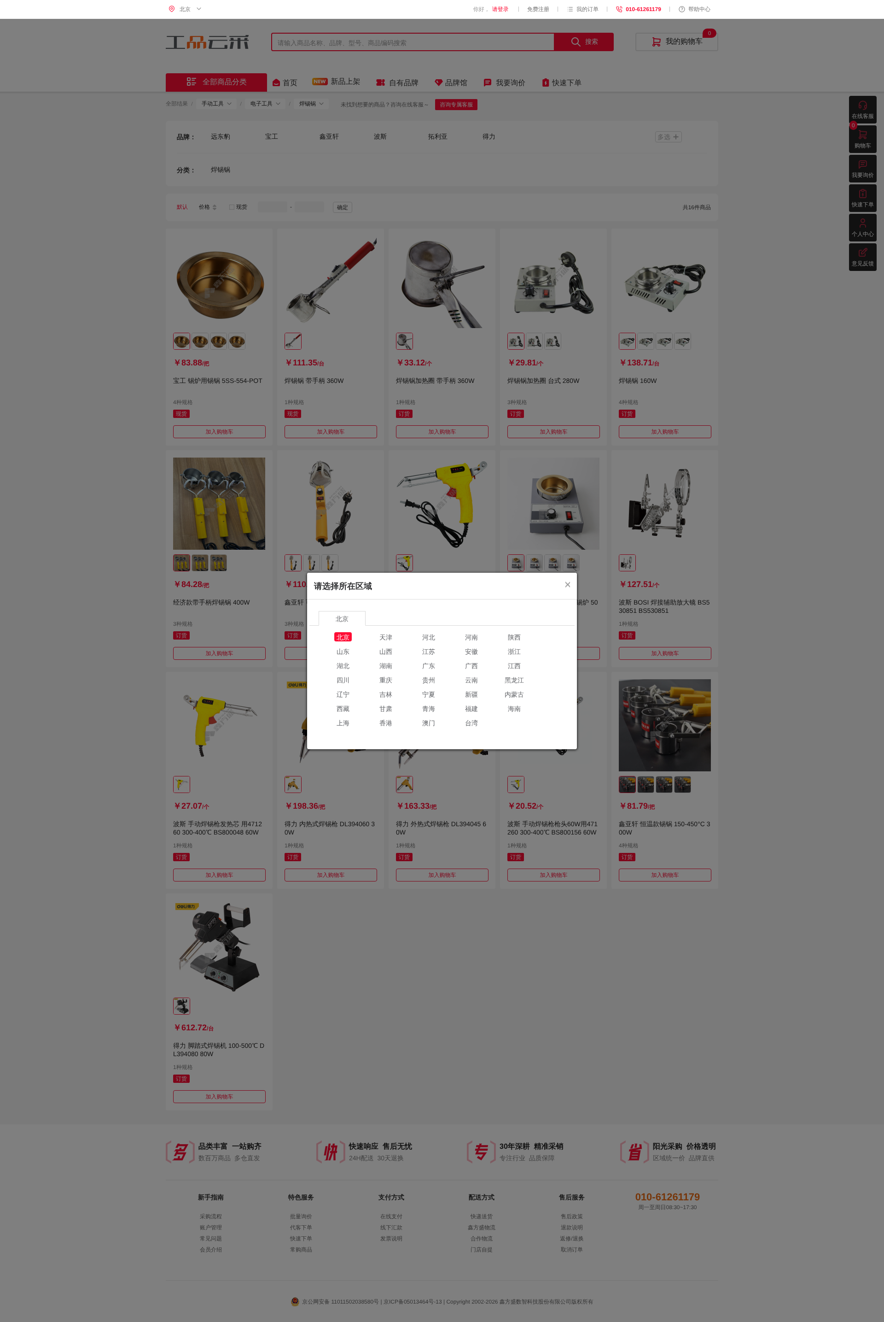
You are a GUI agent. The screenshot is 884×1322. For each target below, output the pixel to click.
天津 (385, 636)
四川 (343, 679)
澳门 (428, 722)
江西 (514, 665)
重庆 (385, 679)
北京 (343, 636)
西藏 (343, 708)
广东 (428, 665)
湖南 (385, 665)
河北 (428, 636)
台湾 (471, 722)
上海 (343, 722)
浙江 (514, 651)
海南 (514, 708)
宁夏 (428, 694)
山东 (343, 651)
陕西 (514, 636)
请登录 (500, 9)
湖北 (343, 665)
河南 (471, 636)
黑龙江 (514, 679)
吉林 (385, 694)
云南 (471, 679)
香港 (385, 722)
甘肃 (385, 708)
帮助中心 (699, 9)
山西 (385, 651)
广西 (471, 665)
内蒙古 (514, 694)
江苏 (428, 651)
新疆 (471, 694)
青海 (428, 708)
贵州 (428, 679)
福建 (471, 708)
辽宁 (343, 694)
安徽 (471, 651)
